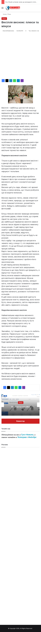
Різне (9, 14)
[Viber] (22, 80)
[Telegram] (18, 80)
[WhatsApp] (14, 80)
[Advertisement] (20, 55)
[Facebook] (3, 80)
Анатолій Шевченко (8, 31)
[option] (20, 405)
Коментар (20, 421)
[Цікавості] (13, 7)
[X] (6, 80)
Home (4, 14)
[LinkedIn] (10, 80)
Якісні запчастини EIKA (20, 407)
